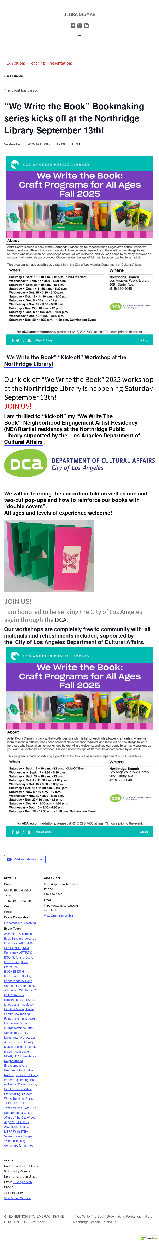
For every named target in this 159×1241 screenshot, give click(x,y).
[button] (79, 35)
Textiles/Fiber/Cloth (16, 1108)
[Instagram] (80, 26)
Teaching (37, 63)
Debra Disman (79, 14)
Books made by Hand (18, 981)
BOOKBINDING (14, 971)
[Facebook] (73, 26)
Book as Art (11, 962)
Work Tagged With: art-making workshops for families (18, 1141)
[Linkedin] (86, 26)
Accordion (10, 934)
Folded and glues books (20, 1018)
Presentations (60, 63)
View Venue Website (17, 1198)
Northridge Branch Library (21, 1075)
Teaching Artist (22, 1098)
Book (28, 957)
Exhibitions (16, 63)
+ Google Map (22, 1182)
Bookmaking (12, 976)
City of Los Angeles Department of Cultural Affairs (79, 642)
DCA (60, 620)
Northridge (26, 1070)
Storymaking (12, 1094)
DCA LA (24, 1000)
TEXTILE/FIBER (14, 1103)
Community (11, 986)
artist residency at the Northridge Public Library (64, 432)
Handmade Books (16, 1023)
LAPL (23, 1032)
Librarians (10, 1037)
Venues (9, 1136)
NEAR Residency (25, 1056)
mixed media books (17, 1051)
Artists (20, 957)
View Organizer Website (59, 915)
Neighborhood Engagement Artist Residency (16, 1065)
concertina (11, 1000)
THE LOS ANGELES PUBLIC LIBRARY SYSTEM (16, 1126)
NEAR (8, 1056)
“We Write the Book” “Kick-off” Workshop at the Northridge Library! (65, 360)
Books (26, 976)
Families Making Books (19, 1009)
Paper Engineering (16, 1080)
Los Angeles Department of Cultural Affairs (72, 438)
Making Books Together (19, 1047)
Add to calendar (25, 859)
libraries (24, 1037)
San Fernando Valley (17, 1089)
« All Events (13, 76)
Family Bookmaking (17, 1014)
